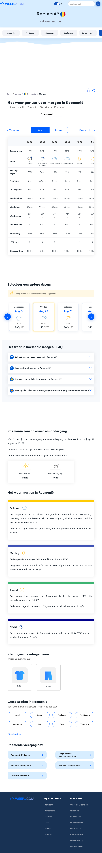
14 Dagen (30, 33)
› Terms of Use (76, 834)
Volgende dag (86, 130)
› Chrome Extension (79, 804)
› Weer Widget (76, 822)
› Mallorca (48, 834)
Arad (17, 715)
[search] (98, 3)
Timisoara (84, 724)
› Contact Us (75, 828)
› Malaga (47, 828)
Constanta (17, 724)
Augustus (50, 33)
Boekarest (62, 715)
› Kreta (46, 822)
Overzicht (11, 33)
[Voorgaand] (7, 316)
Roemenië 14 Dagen (20, 755)
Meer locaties (14, 733)
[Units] (57, 3)
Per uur (58, 130)
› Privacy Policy (76, 840)
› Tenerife (48, 816)
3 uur (40, 130)
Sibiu (62, 724)
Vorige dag (14, 130)
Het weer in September (69, 765)
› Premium (74, 810)
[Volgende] (91, 316)
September (69, 33)
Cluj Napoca (85, 715)
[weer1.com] (12, 3)
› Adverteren (76, 816)
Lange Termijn (88, 33)
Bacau (39, 715)
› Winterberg (49, 810)
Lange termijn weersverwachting (67, 754)
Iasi (39, 724)
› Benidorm (49, 804)
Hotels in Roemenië (20, 775)
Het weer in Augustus (21, 765)
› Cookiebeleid (76, 846)
